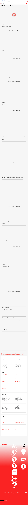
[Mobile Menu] (27, 1)
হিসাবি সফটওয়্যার (19, 354)
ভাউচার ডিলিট (16, 401)
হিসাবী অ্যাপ (23, 354)
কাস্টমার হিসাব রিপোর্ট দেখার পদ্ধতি (5, 429)
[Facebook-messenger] (24, 444)
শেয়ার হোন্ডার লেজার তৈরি (4, 365)
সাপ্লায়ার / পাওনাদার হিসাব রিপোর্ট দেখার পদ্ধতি (19, 422)
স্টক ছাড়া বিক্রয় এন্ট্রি (17, 407)
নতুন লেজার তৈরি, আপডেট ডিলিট (18, 365)
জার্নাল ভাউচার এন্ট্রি (4, 406)
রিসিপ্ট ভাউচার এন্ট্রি (4, 407)
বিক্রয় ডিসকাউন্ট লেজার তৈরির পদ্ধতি (18, 364)
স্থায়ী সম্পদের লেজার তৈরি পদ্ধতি (18, 366)
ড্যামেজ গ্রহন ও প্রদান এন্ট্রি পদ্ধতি (5, 397)
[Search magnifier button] (26, 3)
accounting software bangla (6, 352)
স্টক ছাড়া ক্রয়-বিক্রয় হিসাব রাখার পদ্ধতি (18, 397)
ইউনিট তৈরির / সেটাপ (4, 388)
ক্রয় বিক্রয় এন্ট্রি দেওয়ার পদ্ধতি (5, 408)
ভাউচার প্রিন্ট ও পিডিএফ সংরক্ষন (18, 400)
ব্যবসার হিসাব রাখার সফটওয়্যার (11, 354)
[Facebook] (1, 500)
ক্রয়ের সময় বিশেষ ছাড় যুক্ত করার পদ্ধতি (18, 409)
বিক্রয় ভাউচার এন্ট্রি (4, 401)
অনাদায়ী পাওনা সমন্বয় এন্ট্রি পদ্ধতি (5, 399)
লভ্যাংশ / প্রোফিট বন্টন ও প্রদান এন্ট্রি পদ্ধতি (19, 399)
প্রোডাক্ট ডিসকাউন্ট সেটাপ (4, 374)
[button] (14, 15)
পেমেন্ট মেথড (6, 500)
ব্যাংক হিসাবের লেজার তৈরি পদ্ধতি (5, 367)
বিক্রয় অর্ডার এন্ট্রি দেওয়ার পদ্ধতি (18, 398)
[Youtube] (3, 500)
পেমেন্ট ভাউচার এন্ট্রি (16, 406)
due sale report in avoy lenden (17, 352)
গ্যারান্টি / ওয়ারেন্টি (16, 374)
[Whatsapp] (24, 447)
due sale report (12, 352)
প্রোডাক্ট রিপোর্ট (3, 381)
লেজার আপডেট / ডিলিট (4, 366)
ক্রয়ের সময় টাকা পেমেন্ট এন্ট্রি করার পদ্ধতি (6, 409)
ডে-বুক (15, 429)
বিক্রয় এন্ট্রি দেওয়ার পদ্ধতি (17, 408)
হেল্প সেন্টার (8, 1)
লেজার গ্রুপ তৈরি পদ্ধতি (4, 364)
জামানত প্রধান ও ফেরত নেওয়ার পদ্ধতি (6, 398)
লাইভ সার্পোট (21, 445)
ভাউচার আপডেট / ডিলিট (4, 400)
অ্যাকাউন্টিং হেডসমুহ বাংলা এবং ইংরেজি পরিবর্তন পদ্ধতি (7, 359)
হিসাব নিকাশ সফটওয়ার (16, 354)
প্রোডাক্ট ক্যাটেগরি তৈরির (17, 381)
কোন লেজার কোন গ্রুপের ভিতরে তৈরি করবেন (19, 359)
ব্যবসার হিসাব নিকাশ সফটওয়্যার (5, 354)
